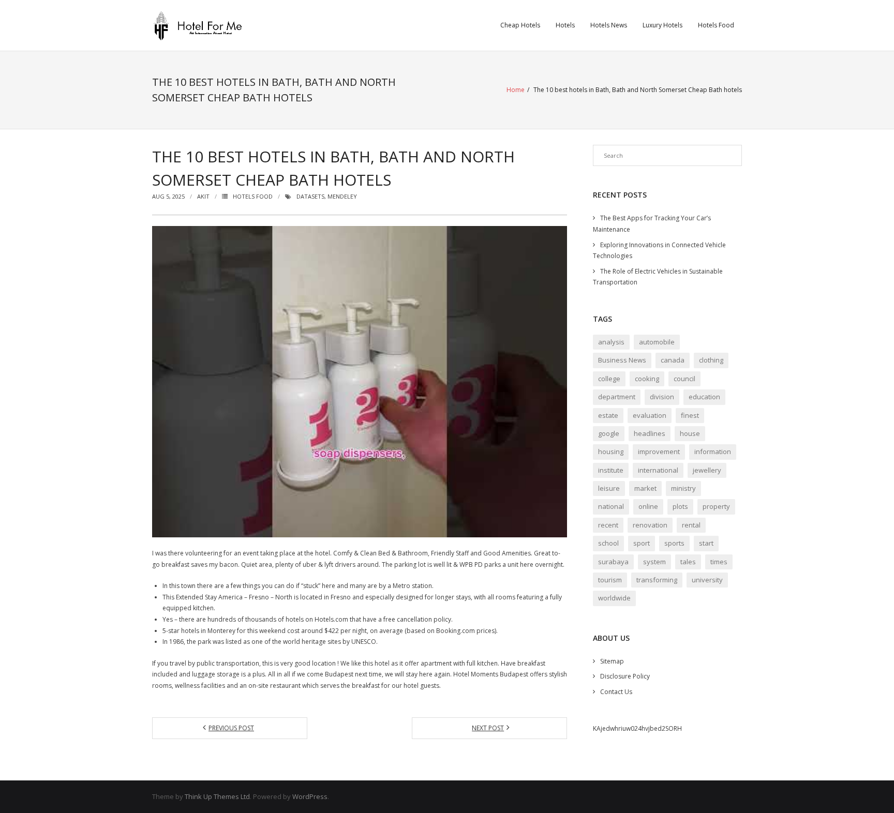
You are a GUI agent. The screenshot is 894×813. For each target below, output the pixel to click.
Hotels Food (716, 25)
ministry (683, 488)
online (648, 506)
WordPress (309, 796)
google (608, 433)
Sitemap (612, 661)
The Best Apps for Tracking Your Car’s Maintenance (652, 224)
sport (641, 543)
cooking (647, 378)
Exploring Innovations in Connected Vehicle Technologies (659, 250)
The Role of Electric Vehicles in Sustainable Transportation (658, 277)
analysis (611, 342)
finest (690, 415)
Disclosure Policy (625, 676)
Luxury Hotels (662, 25)
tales (688, 561)
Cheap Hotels (520, 25)
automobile (657, 342)
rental (691, 525)
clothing (711, 360)
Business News (622, 360)
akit (203, 196)
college (609, 378)
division (662, 396)
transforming (656, 579)
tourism (610, 579)
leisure (609, 488)
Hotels (565, 25)
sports (674, 543)
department (616, 396)
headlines (649, 433)
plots (680, 506)
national (611, 506)
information (712, 451)
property (716, 506)
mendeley (342, 196)
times (718, 561)
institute (610, 470)
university (707, 579)
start (706, 543)
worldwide (614, 598)
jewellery (707, 470)
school (608, 543)
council (684, 378)
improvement (659, 451)
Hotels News (608, 25)
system (654, 561)
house (690, 433)
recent (608, 525)
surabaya (613, 561)
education (704, 396)
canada (672, 360)
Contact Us (616, 691)
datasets (310, 196)
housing (610, 451)
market (645, 488)
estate (608, 415)
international (658, 470)
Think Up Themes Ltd (217, 796)
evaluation (649, 415)
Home (515, 89)
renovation (650, 525)
